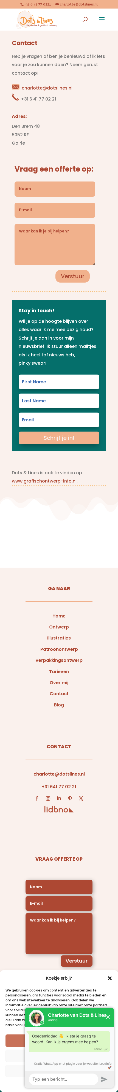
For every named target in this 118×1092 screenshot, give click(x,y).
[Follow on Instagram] (48, 798)
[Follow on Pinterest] (70, 798)
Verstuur (72, 276)
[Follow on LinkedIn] (59, 798)
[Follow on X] (81, 798)
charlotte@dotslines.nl (47, 88)
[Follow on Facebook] (37, 798)
